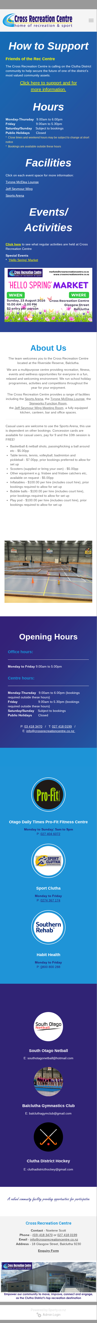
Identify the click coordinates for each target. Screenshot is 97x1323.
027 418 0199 (62, 726)
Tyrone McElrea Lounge (67, 399)
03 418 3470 (33, 726)
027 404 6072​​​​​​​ (50, 834)
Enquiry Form (48, 1250)
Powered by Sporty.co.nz (48, 1310)
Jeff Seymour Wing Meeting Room (39, 408)
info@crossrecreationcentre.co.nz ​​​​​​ (50, 731)
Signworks (37, 403)
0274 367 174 (50, 900)
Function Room (56, 403)
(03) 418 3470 (42, 1235)
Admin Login (51, 1314)
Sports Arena (34, 399)
